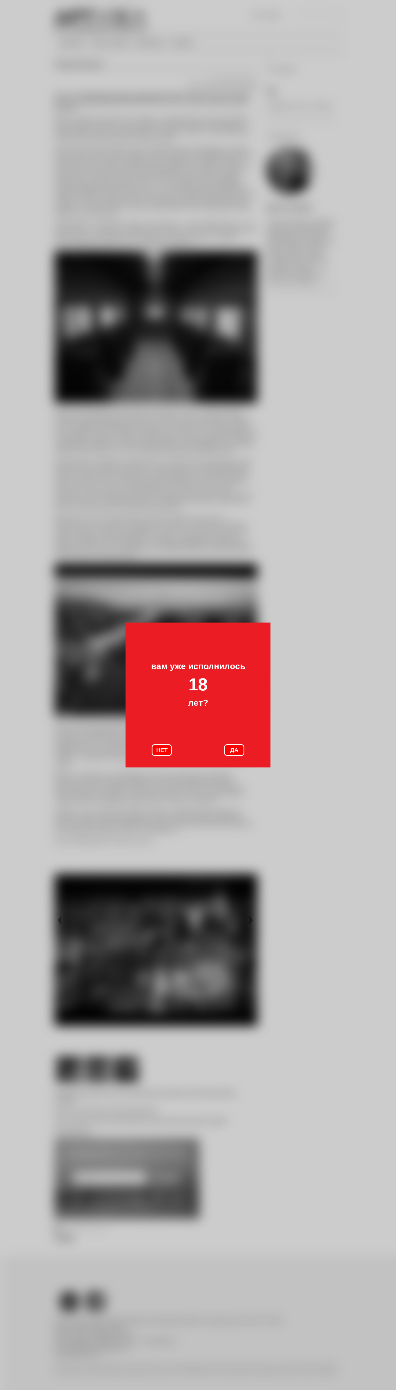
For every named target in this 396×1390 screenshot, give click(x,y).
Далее (252, 920)
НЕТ (162, 750)
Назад (60, 920)
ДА (234, 750)
